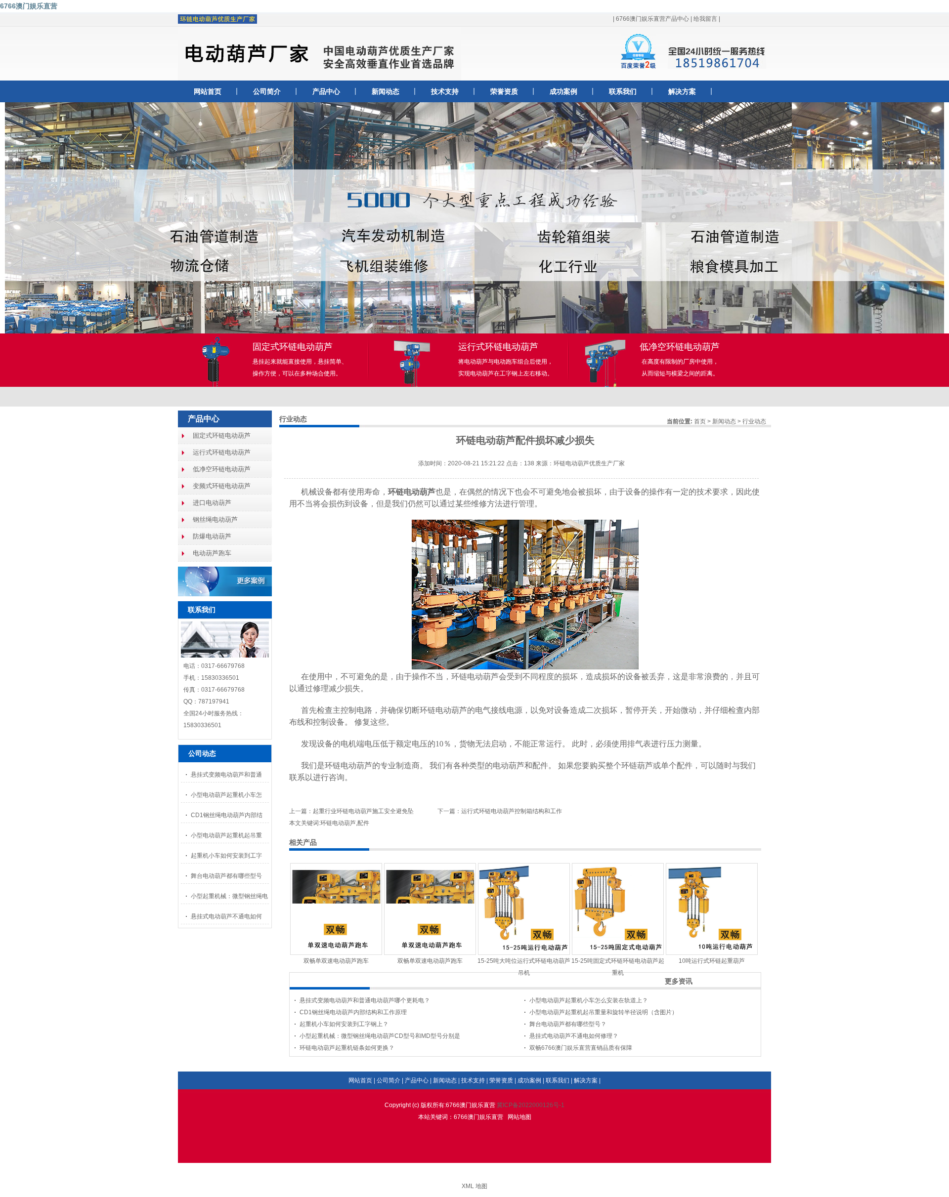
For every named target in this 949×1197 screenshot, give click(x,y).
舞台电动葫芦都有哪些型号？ (567, 1024)
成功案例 (563, 91)
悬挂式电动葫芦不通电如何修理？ (573, 1035)
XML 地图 (474, 1186)
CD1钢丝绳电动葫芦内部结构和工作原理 (353, 1012)
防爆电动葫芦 (212, 536)
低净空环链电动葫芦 (222, 469)
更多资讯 (678, 981)
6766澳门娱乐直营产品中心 (652, 18)
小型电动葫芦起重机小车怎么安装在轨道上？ (588, 1000)
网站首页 (207, 91)
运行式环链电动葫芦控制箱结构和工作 (511, 811)
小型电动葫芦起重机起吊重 (226, 835)
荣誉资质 (504, 91)
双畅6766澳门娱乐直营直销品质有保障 (580, 1047)
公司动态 (202, 753)
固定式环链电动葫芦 (222, 435)
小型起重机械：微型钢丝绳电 (229, 896)
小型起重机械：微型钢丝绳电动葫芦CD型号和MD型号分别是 (380, 1035)
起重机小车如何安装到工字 (226, 855)
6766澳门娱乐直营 (28, 6)
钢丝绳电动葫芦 (215, 519)
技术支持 (445, 91)
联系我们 (623, 91)
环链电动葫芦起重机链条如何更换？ (347, 1047)
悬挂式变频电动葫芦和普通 (226, 774)
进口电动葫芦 (212, 502)
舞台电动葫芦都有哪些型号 (226, 875)
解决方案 (682, 91)
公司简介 (267, 91)
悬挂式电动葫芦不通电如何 (226, 916)
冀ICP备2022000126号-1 (530, 1105)
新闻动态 (385, 91)
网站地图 (519, 1117)
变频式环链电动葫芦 (222, 486)
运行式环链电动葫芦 (222, 452)
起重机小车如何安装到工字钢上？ (344, 1024)
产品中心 (326, 91)
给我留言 (705, 18)
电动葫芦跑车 (212, 553)
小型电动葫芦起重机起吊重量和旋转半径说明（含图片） (603, 1012)
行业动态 (754, 421)
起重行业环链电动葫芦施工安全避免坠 (363, 811)
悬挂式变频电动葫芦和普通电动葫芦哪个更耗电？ (365, 1000)
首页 (700, 421)
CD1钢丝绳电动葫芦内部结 (226, 815)
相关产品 (303, 842)
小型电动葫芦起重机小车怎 (226, 794)
